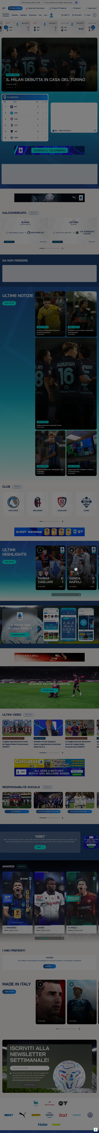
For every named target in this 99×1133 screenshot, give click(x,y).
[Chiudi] (78, 551)
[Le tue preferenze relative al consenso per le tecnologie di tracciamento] (95, 1129)
